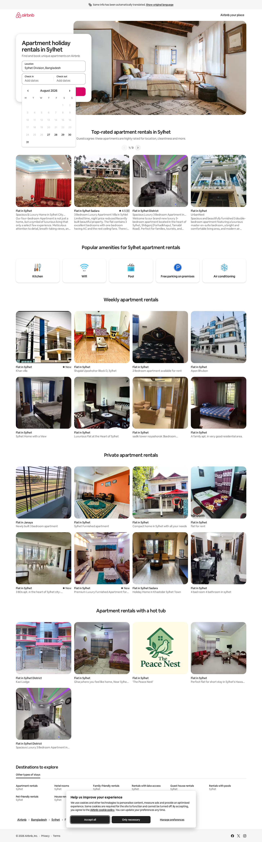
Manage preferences (172, 819)
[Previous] (124, 148)
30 (69, 134)
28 (55, 134)
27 (48, 134)
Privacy (45, 835)
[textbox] (38, 80)
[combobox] (54, 68)
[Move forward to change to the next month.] (69, 91)
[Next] (138, 148)
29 (62, 134)
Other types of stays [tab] (28, 774)
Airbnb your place (232, 15)
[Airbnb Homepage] (25, 15)
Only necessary (131, 819)
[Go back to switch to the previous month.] (28, 91)
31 (27, 142)
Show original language (159, 4)
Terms (56, 835)
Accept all (90, 819)
